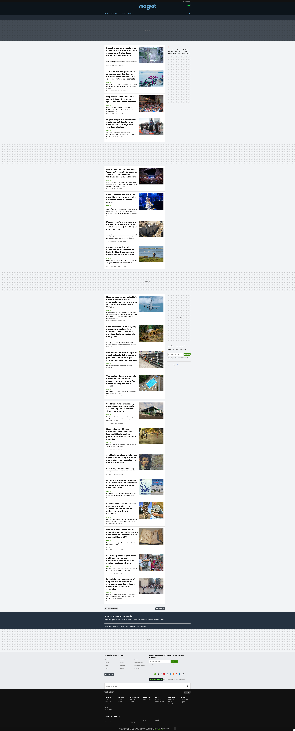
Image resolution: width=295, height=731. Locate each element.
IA (189, 53)
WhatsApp (155, 673)
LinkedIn (179, 673)
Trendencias (171, 699)
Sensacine (132, 699)
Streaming (115, 626)
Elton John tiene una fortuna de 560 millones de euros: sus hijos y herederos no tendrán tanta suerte (122, 198)
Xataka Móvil (108, 701)
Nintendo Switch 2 (176, 49)
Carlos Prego (113, 91)
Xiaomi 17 (179, 53)
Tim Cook (185, 49)
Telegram (170, 673)
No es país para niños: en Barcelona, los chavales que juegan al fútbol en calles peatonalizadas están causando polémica (121, 434)
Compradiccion (171, 703)
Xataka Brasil (108, 721)
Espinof (132, 701)
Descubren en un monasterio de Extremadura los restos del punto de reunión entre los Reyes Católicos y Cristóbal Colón (122, 51)
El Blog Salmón (184, 699)
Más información (159, 729)
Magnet (147, 7)
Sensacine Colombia (132, 721)
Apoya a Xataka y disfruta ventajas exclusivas (174, 679)
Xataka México (108, 719)
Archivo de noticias (112, 608)
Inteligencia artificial (141, 626)
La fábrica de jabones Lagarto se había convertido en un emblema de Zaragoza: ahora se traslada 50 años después (121, 484)
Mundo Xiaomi (108, 709)
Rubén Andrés (114, 216)
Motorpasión (158, 699)
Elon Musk (170, 51)
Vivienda (122, 13)
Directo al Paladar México (147, 719)
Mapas (106, 13)
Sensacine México (134, 719)
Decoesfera (171, 701)
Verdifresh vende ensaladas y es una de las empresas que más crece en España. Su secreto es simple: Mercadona (121, 407)
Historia (130, 13)
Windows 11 (137, 668)
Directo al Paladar (147, 699)
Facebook (190, 13)
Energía (122, 662)
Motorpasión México (158, 719)
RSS (173, 673)
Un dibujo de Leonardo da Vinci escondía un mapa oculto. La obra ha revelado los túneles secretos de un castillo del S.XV (122, 533)
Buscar (187, 686)
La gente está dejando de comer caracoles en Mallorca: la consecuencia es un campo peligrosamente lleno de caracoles (121, 508)
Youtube (164, 673)
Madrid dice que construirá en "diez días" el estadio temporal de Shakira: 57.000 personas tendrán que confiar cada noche (121, 173)
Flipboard (176, 673)
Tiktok (182, 673)
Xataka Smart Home (108, 706)
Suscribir (187, 354)
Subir (185, 692)
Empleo (122, 668)
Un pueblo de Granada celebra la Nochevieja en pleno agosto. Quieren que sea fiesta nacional (121, 99)
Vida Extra (120, 701)
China (168, 49)
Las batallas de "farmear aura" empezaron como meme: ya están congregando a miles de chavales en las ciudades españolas (120, 584)
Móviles (107, 662)
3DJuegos (120, 699)
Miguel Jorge (113, 241)
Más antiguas (160, 608)
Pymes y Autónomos (183, 702)
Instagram (167, 673)
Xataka (106, 699)
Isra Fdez (112, 65)
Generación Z (178, 51)
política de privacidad (169, 664)
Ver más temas (109, 674)
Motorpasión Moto (159, 701)
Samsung (132, 626)
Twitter (187, 13)
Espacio (136, 659)
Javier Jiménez (114, 346)
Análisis (122, 626)
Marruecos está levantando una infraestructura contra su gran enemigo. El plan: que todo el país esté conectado (121, 225)
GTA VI (184, 53)
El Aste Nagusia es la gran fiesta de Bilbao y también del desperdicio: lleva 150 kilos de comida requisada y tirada (121, 559)
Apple (127, 626)
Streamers (114, 13)
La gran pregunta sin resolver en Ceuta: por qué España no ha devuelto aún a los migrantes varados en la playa (121, 123)
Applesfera (107, 703)
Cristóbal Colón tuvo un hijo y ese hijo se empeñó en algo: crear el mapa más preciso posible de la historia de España (121, 458)
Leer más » (121, 63)
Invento (185, 51)
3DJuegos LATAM (122, 719)
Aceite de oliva (171, 53)
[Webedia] (187, 1)
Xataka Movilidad (138, 662)
